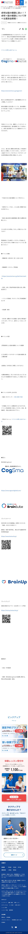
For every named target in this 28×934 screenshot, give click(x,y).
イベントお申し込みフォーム (9, 50)
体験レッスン (17, 902)
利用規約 (3, 922)
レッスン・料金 (4, 910)
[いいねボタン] (3, 29)
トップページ (4, 902)
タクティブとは (4, 905)
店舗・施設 (10, 902)
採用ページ (14, 855)
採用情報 (8, 917)
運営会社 (3, 917)
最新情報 (11, 910)
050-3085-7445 (18, 397)
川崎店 (9, 870)
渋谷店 (14, 867)
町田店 (9, 867)
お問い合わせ (17, 905)
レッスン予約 (4, 907)
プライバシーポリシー (5, 919)
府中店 (19, 867)
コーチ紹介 (11, 905)
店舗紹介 (3, 863)
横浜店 (14, 870)
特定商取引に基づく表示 (17, 919)
